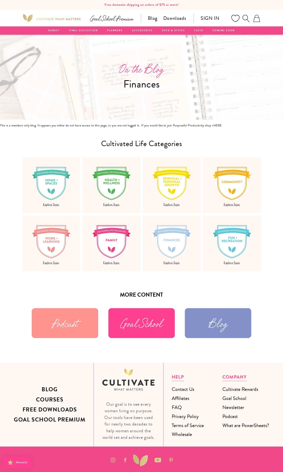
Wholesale (182, 434)
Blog (152, 18)
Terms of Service (188, 425)
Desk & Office (173, 30)
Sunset (54, 30)
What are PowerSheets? (245, 425)
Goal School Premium (49, 420)
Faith (198, 30)
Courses (50, 400)
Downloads (174, 18)
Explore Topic (51, 204)
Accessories (142, 30)
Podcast (65, 323)
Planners (115, 30)
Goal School (141, 323)
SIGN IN (210, 18)
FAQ (177, 407)
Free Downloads (50, 410)
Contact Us (183, 389)
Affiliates (180, 398)
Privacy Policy (185, 416)
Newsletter (233, 407)
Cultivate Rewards (240, 389)
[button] (246, 18)
